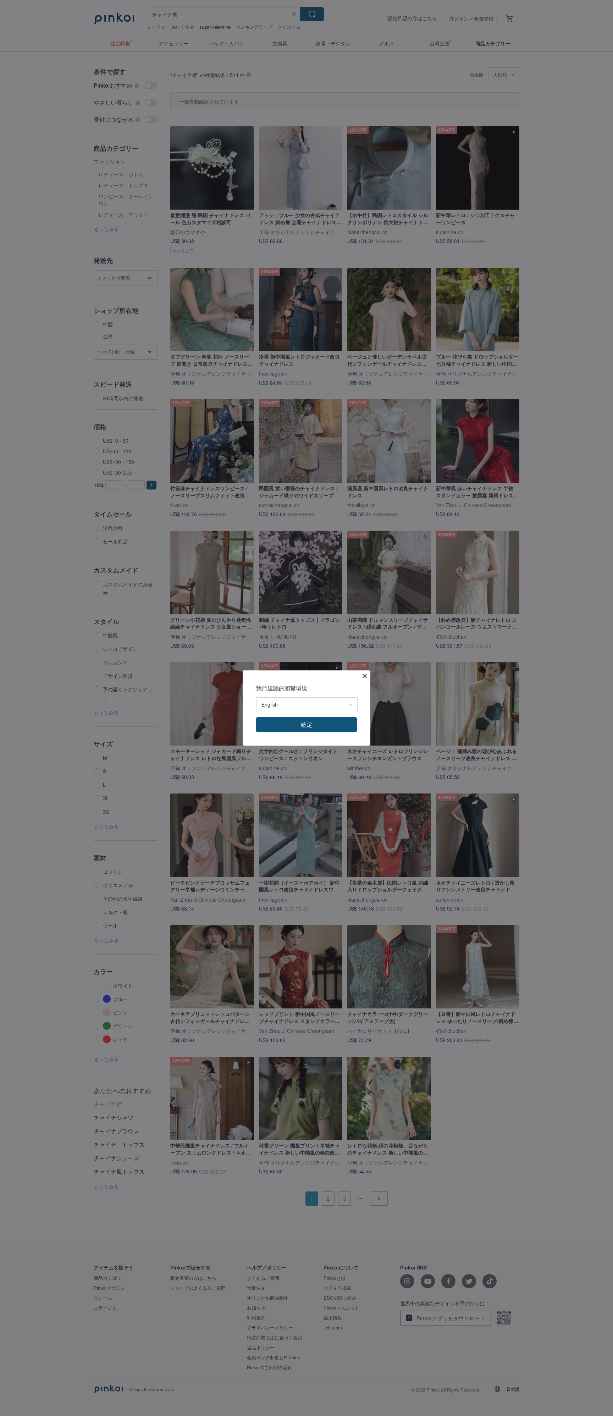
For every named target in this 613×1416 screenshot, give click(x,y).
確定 (306, 724)
